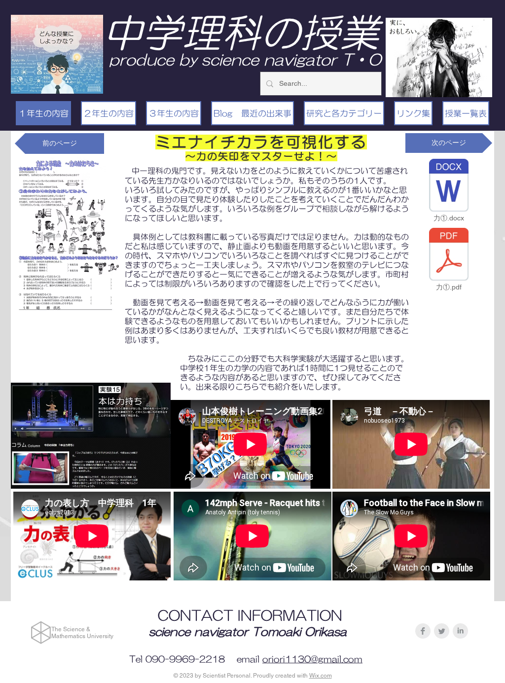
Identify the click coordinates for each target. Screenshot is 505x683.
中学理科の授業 (241, 32)
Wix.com (320, 675)
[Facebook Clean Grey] (423, 631)
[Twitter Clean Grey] (441, 631)
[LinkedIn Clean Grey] (460, 631)
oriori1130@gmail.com (312, 659)
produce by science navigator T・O (245, 59)
